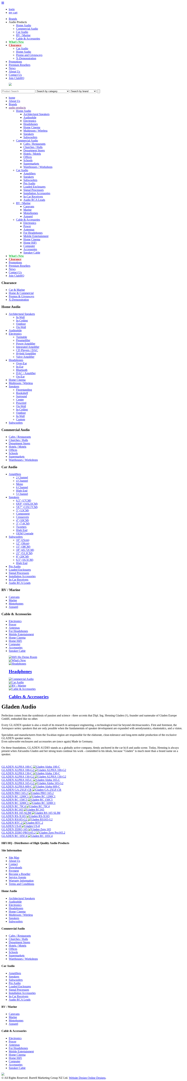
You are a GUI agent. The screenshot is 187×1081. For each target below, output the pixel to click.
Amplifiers (29, 173)
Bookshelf (22, 393)
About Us (14, 71)
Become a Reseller (19, 874)
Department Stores (34, 150)
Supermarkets (31, 163)
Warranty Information (21, 880)
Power (27, 226)
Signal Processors (33, 190)
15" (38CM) (23, 546)
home (12, 97)
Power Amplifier (25, 343)
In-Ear (19, 366)
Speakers (28, 133)
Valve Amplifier (25, 356)
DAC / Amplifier (26, 373)
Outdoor (21, 323)
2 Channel (22, 477)
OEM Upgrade (24, 533)
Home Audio (23, 25)
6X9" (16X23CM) (27, 503)
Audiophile (29, 117)
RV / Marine (23, 35)
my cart (13, 12)
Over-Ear (21, 363)
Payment (14, 870)
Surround (21, 396)
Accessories (30, 249)
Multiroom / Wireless (35, 130)
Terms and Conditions (21, 883)
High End (21, 490)
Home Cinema (31, 127)
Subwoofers (30, 137)
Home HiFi (30, 242)
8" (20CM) (22, 556)
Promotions (15, 61)
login (12, 9)
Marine (27, 209)
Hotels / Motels (32, 153)
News (12, 68)
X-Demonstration (26, 58)
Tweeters (21, 526)
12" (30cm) (22, 543)
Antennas (28, 229)
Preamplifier (23, 340)
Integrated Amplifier (27, 346)
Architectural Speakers (36, 114)
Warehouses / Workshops (37, 166)
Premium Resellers (19, 64)
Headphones (30, 124)
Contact (13, 864)
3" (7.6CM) (23, 523)
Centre (20, 399)
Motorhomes (30, 213)
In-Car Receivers (33, 196)
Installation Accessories (36, 193)
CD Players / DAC (27, 350)
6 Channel (22, 487)
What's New (16, 41)
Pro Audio (29, 183)
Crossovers (22, 517)
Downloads (15, 867)
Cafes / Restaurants (34, 143)
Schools (28, 160)
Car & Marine (17, 289)
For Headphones (33, 232)
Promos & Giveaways (21, 296)
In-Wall (20, 317)
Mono (19, 484)
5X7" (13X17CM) (27, 507)
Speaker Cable (31, 252)
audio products (17, 107)
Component (23, 513)
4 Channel (22, 480)
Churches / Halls (33, 147)
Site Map (14, 857)
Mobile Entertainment (35, 236)
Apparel (28, 216)
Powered (21, 402)
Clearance (15, 45)
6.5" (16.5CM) (24, 559)
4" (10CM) (22, 520)
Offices (27, 157)
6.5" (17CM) (23, 500)
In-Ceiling (22, 320)
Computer (29, 246)
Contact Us (15, 74)
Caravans (28, 206)
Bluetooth (21, 370)
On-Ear (20, 376)
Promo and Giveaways (29, 55)
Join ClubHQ (16, 78)
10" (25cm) (22, 540)
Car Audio (22, 32)
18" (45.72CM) (25, 549)
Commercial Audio (27, 28)
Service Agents (17, 877)
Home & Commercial (21, 293)
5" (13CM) (22, 510)
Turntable (21, 337)
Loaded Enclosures (34, 186)
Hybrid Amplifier (26, 353)
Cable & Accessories (28, 38)
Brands (13, 18)
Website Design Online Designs (87, 1077)
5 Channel (22, 493)
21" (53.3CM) (24, 553)
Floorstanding (24, 389)
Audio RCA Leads (34, 199)
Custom (20, 419)
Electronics (29, 120)
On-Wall (21, 327)
